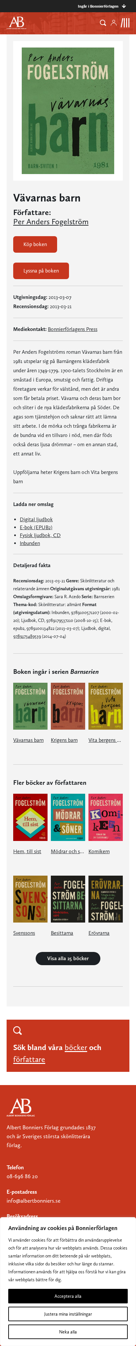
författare (29, 1059)
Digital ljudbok (36, 519)
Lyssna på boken (41, 271)
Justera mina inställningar (68, 1314)
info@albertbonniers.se (33, 1200)
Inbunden (30, 543)
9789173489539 (27, 636)
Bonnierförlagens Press (72, 329)
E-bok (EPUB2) (36, 527)
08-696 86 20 (22, 1176)
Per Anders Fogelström (50, 221)
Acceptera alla (68, 1296)
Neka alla (68, 1331)
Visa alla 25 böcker (68, 958)
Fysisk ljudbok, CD (40, 535)
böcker (76, 1047)
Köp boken (35, 244)
